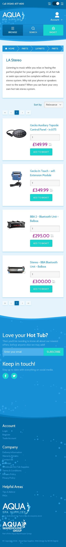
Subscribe (53, 352)
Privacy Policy (8, 478)
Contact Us (7, 459)
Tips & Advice (8, 492)
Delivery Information (12, 452)
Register (6, 434)
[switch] (56, 3)
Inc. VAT (62, 3)
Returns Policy (9, 474)
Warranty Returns (10, 456)
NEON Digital (52, 541)
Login (5, 431)
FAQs (4, 495)
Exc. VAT (49, 3)
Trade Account (9, 438)
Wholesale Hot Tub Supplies (15, 467)
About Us (6, 463)
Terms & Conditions (11, 470)
